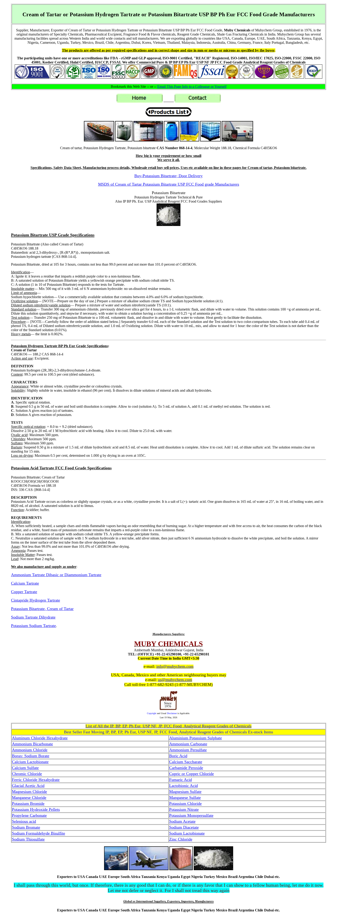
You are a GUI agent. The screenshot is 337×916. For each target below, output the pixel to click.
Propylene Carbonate (29, 815)
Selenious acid (24, 821)
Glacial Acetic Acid (28, 785)
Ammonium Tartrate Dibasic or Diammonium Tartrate (56, 574)
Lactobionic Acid (183, 785)
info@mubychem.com (174, 666)
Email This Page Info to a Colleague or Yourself (192, 86)
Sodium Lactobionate (187, 833)
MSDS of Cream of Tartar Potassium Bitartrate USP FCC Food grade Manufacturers (168, 184)
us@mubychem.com (175, 679)
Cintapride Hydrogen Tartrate (35, 600)
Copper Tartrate (24, 591)
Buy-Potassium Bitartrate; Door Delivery (168, 175)
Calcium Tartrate (25, 583)
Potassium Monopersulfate (191, 815)
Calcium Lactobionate (30, 761)
